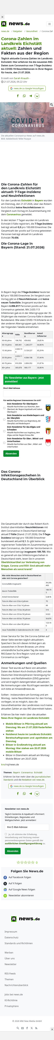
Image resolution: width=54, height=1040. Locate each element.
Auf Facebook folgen (19, 877)
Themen (9, 979)
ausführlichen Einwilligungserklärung (23, 843)
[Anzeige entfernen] (52, 1029)
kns (3, 764)
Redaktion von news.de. (33, 779)
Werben (9, 952)
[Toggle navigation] (49, 24)
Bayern (16, 772)
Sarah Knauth (21, 78)
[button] (27, 88)
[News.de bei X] (32, 1027)
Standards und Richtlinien (19, 943)
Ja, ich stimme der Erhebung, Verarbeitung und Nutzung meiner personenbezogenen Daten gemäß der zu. (25, 839)
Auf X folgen (15, 883)
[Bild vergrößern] (51, 104)
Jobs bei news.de (14, 994)
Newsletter (11, 964)
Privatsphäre (12, 1006)
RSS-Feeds (10, 973)
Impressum (11, 931)
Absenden (11, 453)
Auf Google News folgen (21, 889)
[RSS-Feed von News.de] (36, 1027)
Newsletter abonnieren (21, 895)
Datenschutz (11, 937)
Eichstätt (38, 772)
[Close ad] (2, 17)
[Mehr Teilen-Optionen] (37, 96)
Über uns (10, 958)
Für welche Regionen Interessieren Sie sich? (23, 400)
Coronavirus (27, 772)
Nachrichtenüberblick (16, 985)
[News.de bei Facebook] (27, 1027)
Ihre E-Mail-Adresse (12, 388)
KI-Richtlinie (11, 1000)
